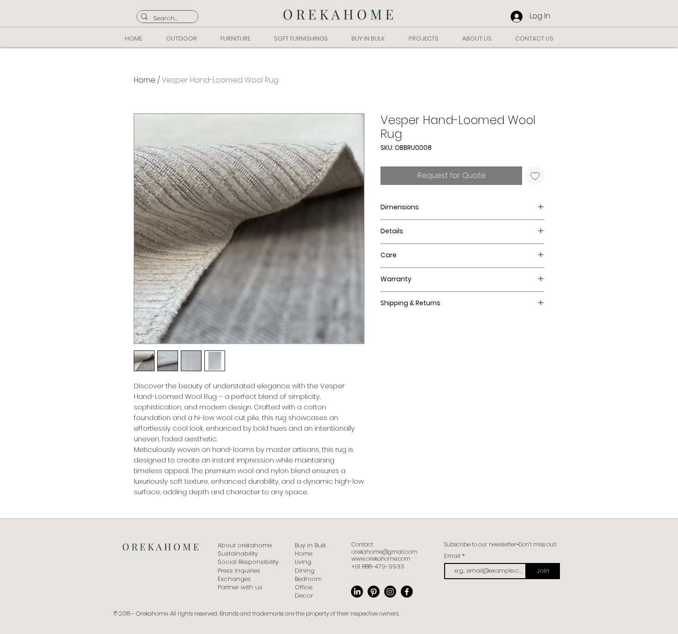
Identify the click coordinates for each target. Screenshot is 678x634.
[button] (181, 38)
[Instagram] (390, 592)
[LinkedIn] (357, 592)
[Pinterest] (374, 592)
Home (144, 80)
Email (453, 556)
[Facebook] (407, 592)
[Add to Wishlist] (535, 175)
